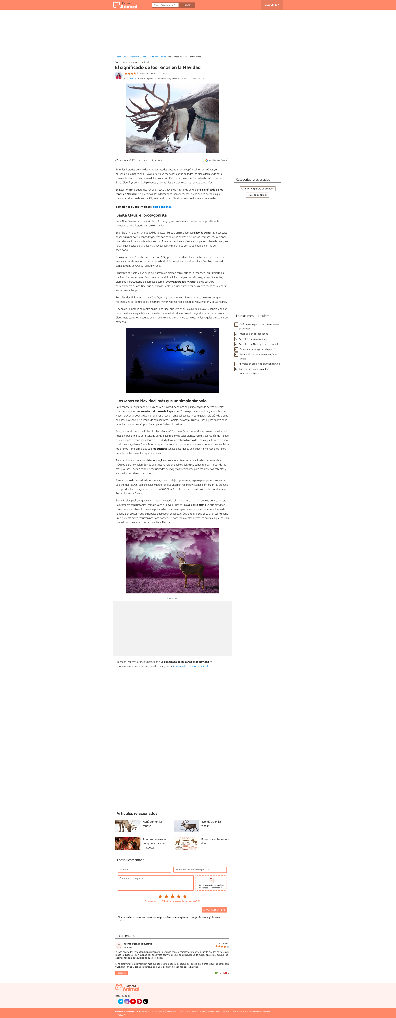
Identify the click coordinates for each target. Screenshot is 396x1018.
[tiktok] (145, 1001)
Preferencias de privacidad (218, 1011)
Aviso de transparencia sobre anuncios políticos (251, 1011)
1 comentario (164, 73)
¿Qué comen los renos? (152, 824)
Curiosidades (134, 56)
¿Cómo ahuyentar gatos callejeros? (257, 349)
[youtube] (133, 1001)
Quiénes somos (158, 1011)
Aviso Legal (171, 1011)
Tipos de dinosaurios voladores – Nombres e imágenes (255, 371)
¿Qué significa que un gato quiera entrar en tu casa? (259, 326)
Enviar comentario (214, 909)
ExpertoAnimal (121, 56)
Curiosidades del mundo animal (153, 56)
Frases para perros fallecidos (253, 334)
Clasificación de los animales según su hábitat (258, 356)
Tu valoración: (152, 901)
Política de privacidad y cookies (192, 1011)
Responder (121, 973)
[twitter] (120, 1001)
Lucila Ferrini (132, 78)
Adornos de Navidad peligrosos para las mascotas (155, 843)
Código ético (123, 1015)
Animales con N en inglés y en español (258, 344)
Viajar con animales (257, 195)
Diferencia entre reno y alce (215, 841)
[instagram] (127, 1001)
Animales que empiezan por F (254, 339)
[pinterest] (139, 1001)
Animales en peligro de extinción (257, 189)
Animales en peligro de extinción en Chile (259, 364)
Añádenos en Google (218, 160)
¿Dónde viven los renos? (211, 824)
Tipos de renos (162, 206)
